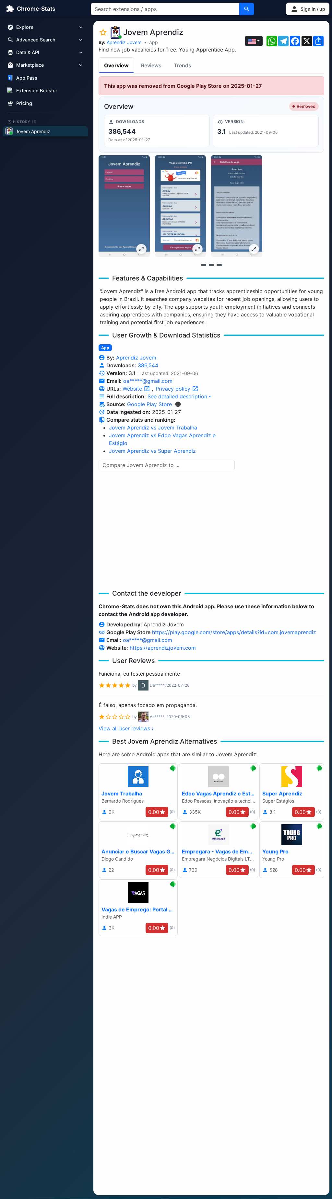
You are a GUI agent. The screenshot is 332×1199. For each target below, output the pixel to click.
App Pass (26, 78)
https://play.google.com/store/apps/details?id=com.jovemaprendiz (234, 632)
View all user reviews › (126, 728)
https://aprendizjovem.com (163, 648)
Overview (116, 65)
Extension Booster (36, 90)
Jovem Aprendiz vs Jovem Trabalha (153, 427)
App (153, 42)
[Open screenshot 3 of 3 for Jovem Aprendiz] (236, 206)
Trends (182, 65)
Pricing (24, 103)
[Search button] (246, 9)
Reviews (151, 65)
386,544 (148, 365)
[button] (307, 9)
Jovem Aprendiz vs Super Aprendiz (152, 451)
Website (133, 388)
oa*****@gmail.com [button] (147, 381)
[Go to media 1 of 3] (204, 265)
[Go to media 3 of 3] (219, 265)
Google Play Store (149, 404)
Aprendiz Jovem (124, 42)
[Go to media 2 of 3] (211, 265)
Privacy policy (174, 388)
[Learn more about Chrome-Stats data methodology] (178, 404)
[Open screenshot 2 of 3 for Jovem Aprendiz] (180, 206)
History (25, 121)
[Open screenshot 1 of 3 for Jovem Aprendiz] (124, 206)
